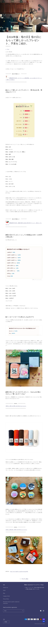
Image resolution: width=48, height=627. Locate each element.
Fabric (4, 590)
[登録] (22, 610)
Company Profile (6, 596)
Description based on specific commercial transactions (11, 602)
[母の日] (7, 78)
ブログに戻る (24, 579)
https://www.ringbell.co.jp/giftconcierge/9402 (19, 571)
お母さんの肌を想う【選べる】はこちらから (16, 529)
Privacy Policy (6, 598)
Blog (4, 593)
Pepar (38, 623)
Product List (5, 587)
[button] (3, 1)
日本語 (5, 621)
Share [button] (8, 49)
